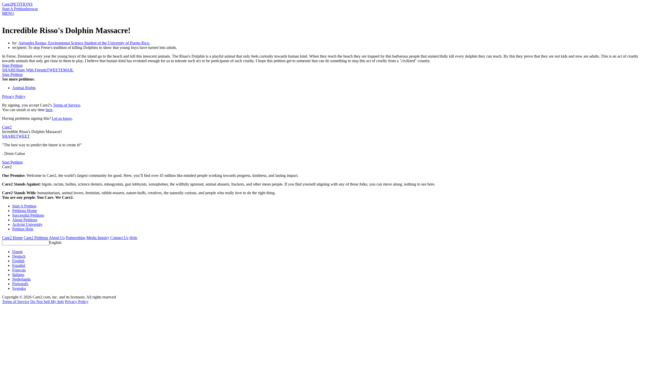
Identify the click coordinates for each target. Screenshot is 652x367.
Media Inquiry (97, 237)
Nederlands (21, 279)
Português (20, 284)
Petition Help (22, 229)
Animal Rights (24, 88)
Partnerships (75, 237)
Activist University (27, 224)
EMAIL (67, 70)
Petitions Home (24, 210)
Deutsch (18, 256)
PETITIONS (22, 4)
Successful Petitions (28, 215)
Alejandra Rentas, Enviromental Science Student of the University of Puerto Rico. (84, 43)
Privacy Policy (13, 96)
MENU (8, 13)
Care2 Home (12, 237)
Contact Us (119, 237)
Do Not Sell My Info (47, 301)
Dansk (17, 252)
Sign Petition (12, 65)
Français (19, 270)
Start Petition (12, 162)
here (49, 110)
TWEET (54, 70)
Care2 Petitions (36, 237)
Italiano (18, 274)
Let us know (62, 118)
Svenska (19, 288)
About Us (57, 237)
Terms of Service (66, 105)
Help (133, 237)
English (55, 242)
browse (32, 9)
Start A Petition (14, 9)
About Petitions (24, 220)
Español (18, 265)
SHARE (9, 136)
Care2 (7, 4)
